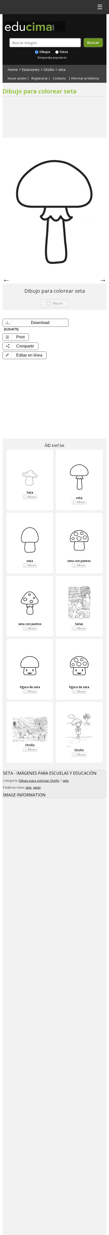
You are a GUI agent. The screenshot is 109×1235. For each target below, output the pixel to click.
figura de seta (30, 687)
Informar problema (85, 78)
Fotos (63, 52)
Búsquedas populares (52, 57)
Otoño (49, 69)
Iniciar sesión (17, 78)
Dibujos (44, 52)
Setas (79, 624)
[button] (25, 355)
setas (37, 787)
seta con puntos (79, 561)
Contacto (59, 78)
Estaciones (31, 69)
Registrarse (39, 78)
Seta (30, 492)
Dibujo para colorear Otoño (39, 780)
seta (61, 69)
